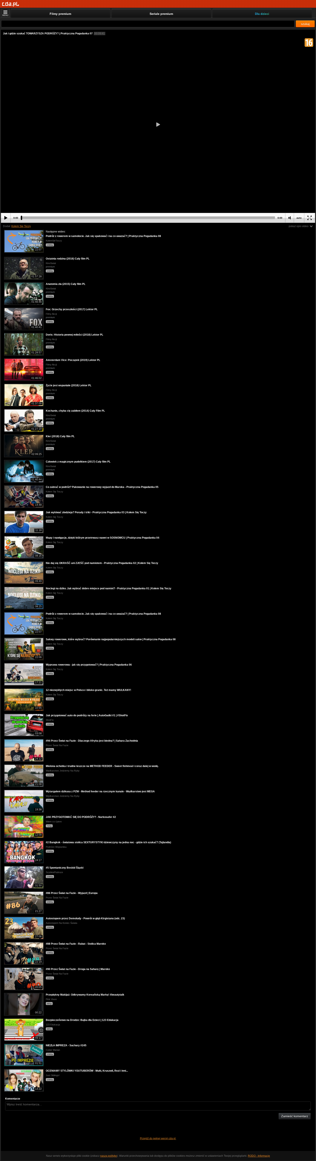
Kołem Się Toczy (21, 226)
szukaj (305, 24)
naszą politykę (108, 1155)
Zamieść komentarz (294, 1116)
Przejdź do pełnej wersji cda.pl (158, 1138)
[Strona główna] (10, 4)
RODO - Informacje (259, 1155)
